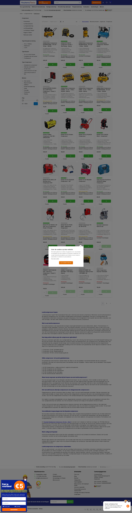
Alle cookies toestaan (66, 262)
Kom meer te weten (55, 258)
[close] (80, 246)
